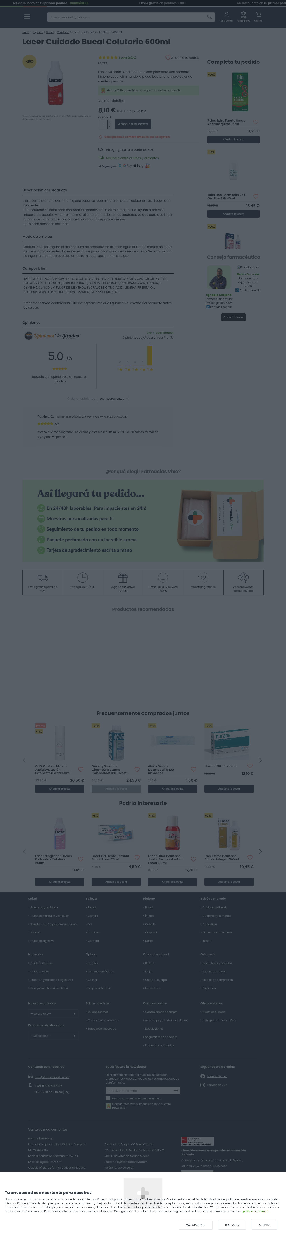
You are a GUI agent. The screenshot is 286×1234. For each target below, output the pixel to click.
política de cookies (255, 1211)
